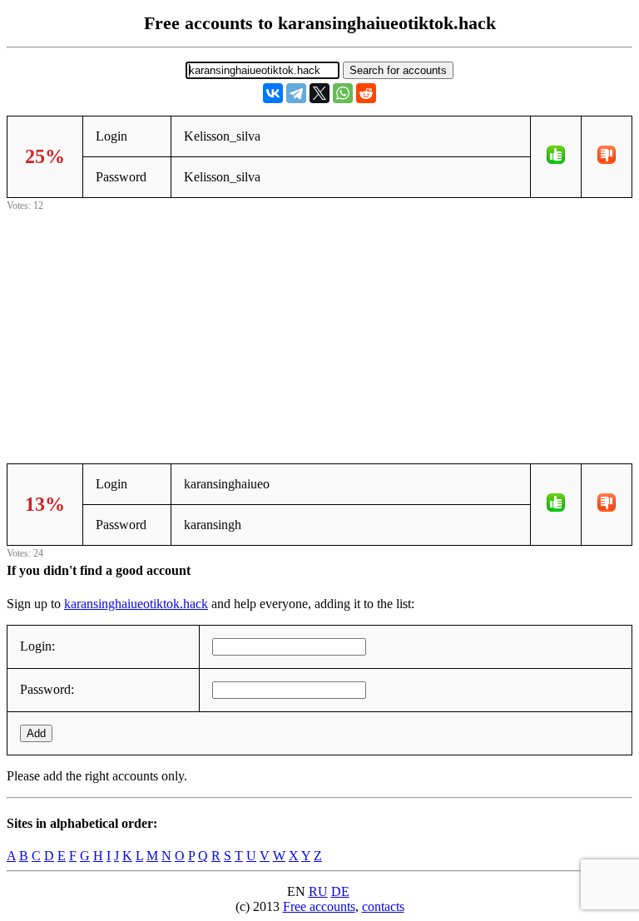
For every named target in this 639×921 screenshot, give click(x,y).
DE (340, 891)
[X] (319, 93)
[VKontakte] (273, 93)
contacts (383, 906)
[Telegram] (296, 93)
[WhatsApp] (343, 93)
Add (36, 733)
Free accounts (319, 906)
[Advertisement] (319, 331)
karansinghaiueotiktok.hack (136, 604)
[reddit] (366, 93)
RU (318, 891)
